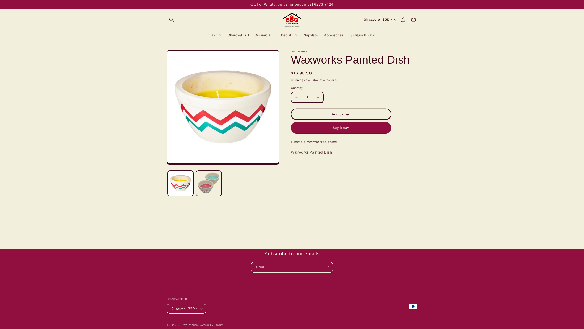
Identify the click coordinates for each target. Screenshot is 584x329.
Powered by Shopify (210, 325)
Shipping (297, 80)
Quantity (297, 88)
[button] (172, 20)
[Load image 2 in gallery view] (209, 183)
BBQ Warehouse (187, 325)
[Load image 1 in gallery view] (180, 183)
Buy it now (341, 128)
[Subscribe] (328, 267)
